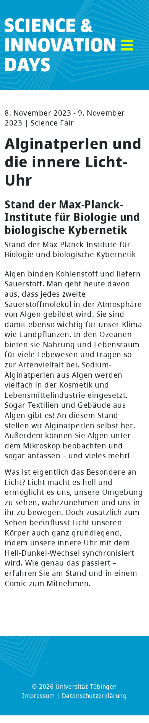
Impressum (38, 695)
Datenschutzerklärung (94, 695)
